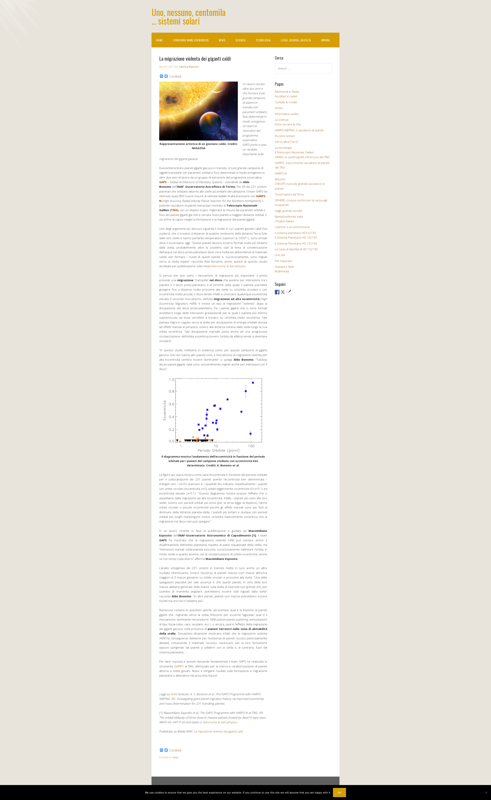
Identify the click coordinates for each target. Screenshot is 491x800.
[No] (486, 792)
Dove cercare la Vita (288, 124)
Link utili (280, 255)
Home (159, 40)
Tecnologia (263, 40)
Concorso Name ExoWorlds (191, 40)
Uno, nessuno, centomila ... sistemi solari (189, 16)
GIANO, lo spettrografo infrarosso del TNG (302, 157)
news (175, 757)
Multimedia (282, 271)
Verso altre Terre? (286, 142)
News (222, 40)
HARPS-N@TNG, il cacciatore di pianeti (299, 130)
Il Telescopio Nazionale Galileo (294, 152)
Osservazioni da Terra (289, 194)
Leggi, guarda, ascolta (296, 40)
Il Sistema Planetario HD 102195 (296, 237)
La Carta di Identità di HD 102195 (296, 249)
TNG (174, 210)
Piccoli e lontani (285, 136)
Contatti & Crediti (286, 102)
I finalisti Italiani (284, 221)
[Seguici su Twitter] (282, 292)
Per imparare (283, 261)
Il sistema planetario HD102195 (295, 233)
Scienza (241, 40)
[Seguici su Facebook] (277, 292)
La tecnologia (283, 148)
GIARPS (179, 666)
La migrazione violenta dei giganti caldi (219, 731)
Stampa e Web (284, 267)
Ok (339, 792)
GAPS (163, 182)
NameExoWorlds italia (289, 216)
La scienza (281, 119)
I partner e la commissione (292, 227)
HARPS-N (281, 173)
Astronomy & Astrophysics (228, 266)
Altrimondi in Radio (287, 91)
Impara (325, 40)
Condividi (175, 76)
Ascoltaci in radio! (286, 96)
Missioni (280, 179)
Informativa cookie (287, 114)
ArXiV (174, 694)
